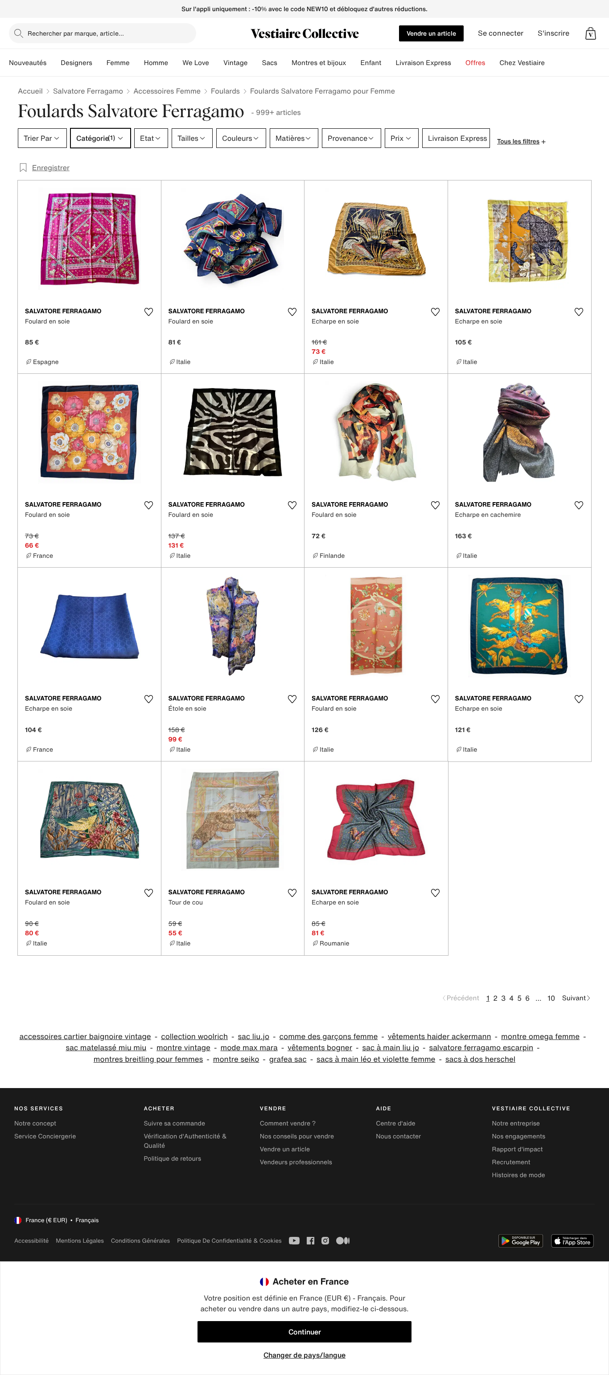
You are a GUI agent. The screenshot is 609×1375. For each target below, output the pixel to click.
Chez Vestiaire (522, 63)
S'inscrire (553, 33)
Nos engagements (519, 1136)
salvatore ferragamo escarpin (481, 1047)
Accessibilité (31, 1240)
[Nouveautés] (53, 62)
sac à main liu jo (390, 1047)
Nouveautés (27, 63)
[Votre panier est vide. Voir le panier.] (590, 33)
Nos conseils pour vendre (297, 1136)
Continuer (304, 1331)
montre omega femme (540, 1036)
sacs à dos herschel (480, 1059)
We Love (195, 63)
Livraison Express (423, 63)
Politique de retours (172, 1158)
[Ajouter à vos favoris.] (149, 312)
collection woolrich (194, 1036)
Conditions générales (140, 1240)
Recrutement (511, 1162)
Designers (76, 63)
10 (551, 998)
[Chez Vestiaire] (552, 62)
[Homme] (175, 62)
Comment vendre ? (288, 1123)
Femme (118, 63)
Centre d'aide (396, 1123)
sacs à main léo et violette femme (376, 1059)
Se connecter (500, 33)
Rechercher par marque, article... (76, 33)
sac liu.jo (253, 1036)
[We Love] (216, 62)
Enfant (371, 63)
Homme (156, 63)
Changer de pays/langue (304, 1355)
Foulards (225, 91)
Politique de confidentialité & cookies (229, 1240)
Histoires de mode (518, 1175)
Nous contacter (398, 1136)
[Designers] (99, 62)
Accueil (30, 91)
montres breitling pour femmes (148, 1059)
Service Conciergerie (45, 1136)
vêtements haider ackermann (439, 1036)
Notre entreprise (516, 1123)
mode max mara (248, 1047)
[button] (590, 33)
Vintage (235, 63)
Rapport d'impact (517, 1149)
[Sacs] (284, 62)
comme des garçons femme (329, 1036)
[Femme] (136, 62)
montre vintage (183, 1047)
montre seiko (236, 1059)
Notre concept (35, 1123)
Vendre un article (431, 33)
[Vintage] (254, 62)
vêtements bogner (320, 1047)
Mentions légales (79, 1240)
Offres (475, 63)
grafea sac (288, 1059)
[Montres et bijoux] (353, 62)
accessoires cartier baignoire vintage (85, 1036)
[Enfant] (388, 62)
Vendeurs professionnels (296, 1162)
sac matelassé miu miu (106, 1047)
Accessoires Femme (167, 91)
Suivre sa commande (174, 1123)
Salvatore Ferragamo (88, 91)
